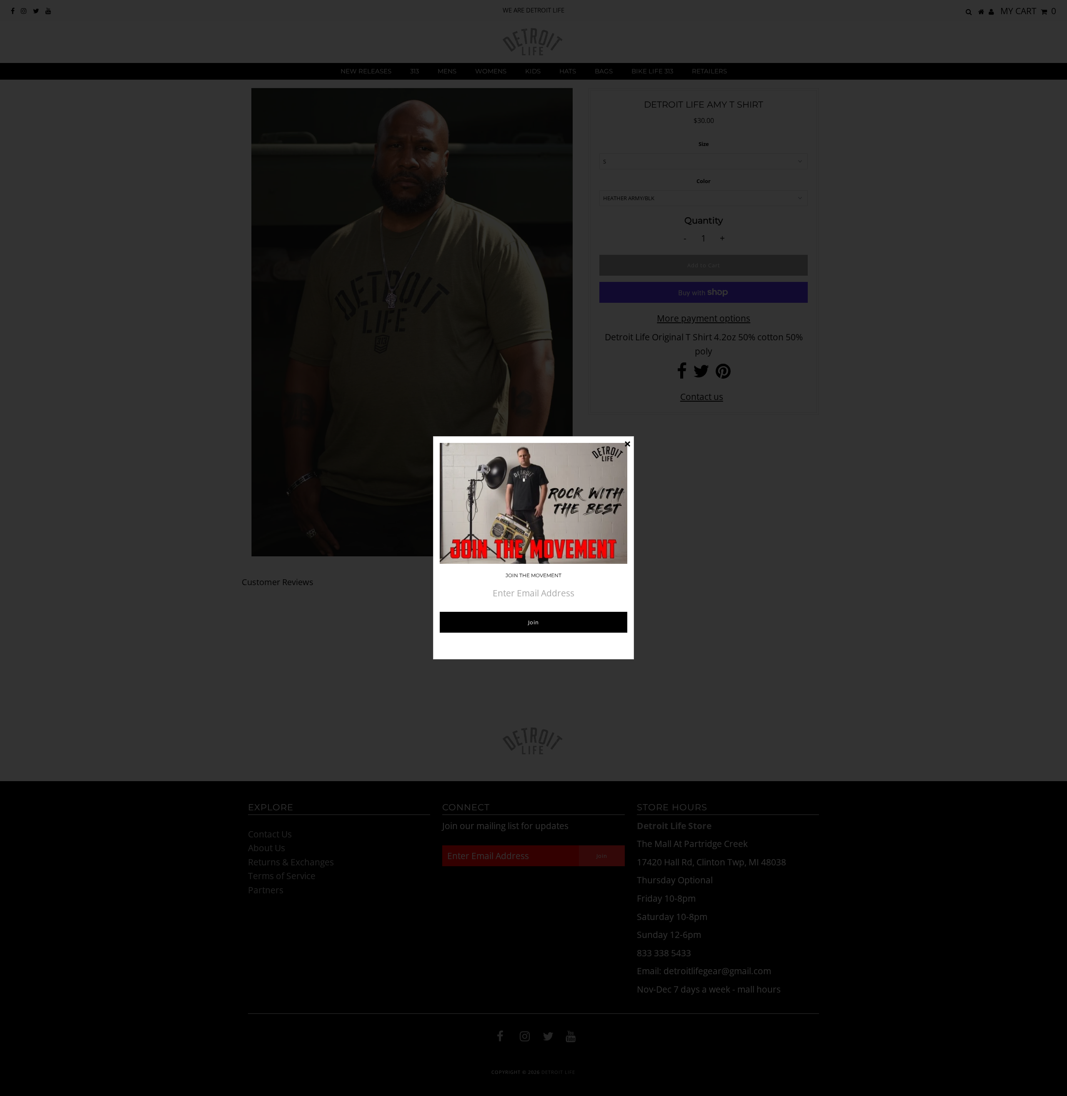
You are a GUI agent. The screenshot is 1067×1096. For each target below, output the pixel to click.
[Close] (627, 443)
